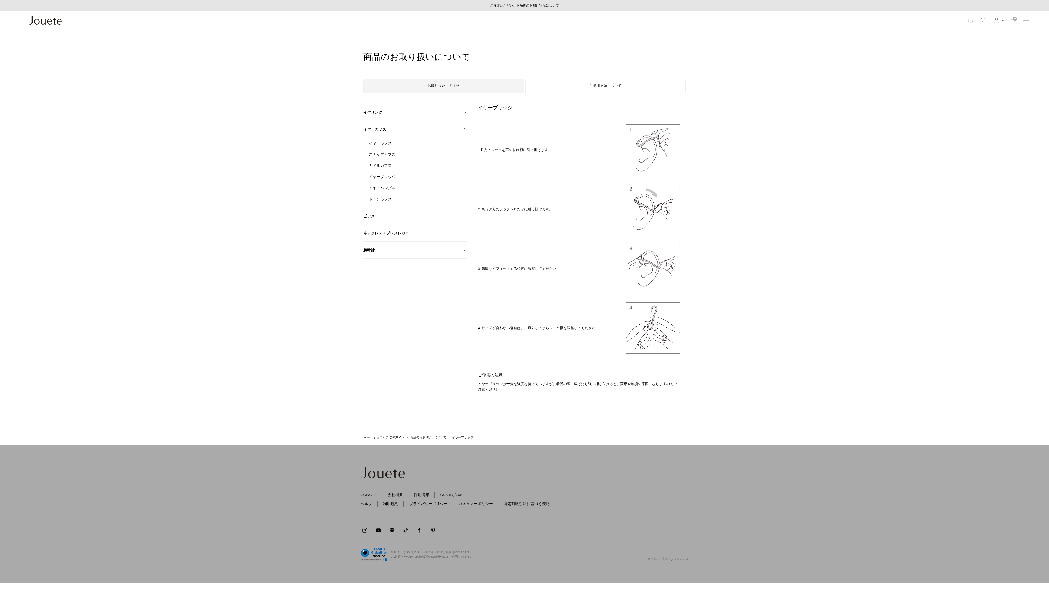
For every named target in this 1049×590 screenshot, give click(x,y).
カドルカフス (380, 165)
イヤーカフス (374, 129)
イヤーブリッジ (382, 176)
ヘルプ (366, 503)
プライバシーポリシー (428, 503)
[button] (998, 20)
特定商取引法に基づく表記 (527, 503)
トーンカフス (380, 199)
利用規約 (390, 503)
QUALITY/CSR (451, 494)
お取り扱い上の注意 (443, 85)
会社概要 (395, 494)
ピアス (369, 216)
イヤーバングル (382, 187)
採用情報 (421, 494)
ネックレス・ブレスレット (386, 233)
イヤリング (372, 112)
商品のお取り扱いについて (428, 437)
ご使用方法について (605, 85)
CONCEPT (369, 494)
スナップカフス (382, 154)
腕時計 (369, 249)
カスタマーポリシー (475, 503)
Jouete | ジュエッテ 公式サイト (384, 437)
